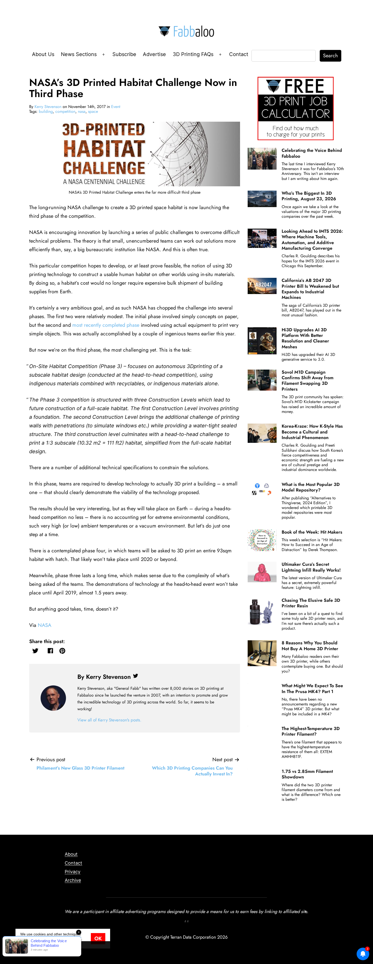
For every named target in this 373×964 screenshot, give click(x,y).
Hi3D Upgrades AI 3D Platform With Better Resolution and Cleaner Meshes (305, 338)
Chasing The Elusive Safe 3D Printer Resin (311, 603)
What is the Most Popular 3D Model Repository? (311, 487)
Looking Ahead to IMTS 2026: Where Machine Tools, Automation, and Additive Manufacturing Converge (312, 239)
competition (65, 111)
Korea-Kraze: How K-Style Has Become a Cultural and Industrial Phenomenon (312, 432)
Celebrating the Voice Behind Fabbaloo (312, 153)
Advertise (154, 54)
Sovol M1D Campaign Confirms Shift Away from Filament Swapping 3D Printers (307, 380)
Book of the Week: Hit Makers (312, 532)
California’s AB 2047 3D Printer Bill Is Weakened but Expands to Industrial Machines (310, 289)
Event (115, 107)
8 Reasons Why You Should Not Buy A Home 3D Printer (310, 646)
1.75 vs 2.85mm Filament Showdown (307, 774)
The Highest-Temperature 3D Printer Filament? (311, 731)
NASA (44, 625)
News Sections (79, 54)
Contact (238, 54)
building (46, 111)
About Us (43, 54)
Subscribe (124, 54)
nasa (82, 111)
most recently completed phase (105, 325)
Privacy (72, 871)
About (71, 854)
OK (98, 938)
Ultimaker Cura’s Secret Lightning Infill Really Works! (311, 567)
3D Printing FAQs (193, 54)
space (93, 111)
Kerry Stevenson (48, 107)
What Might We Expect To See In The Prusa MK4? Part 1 (312, 688)
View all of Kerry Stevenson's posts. (109, 720)
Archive (73, 880)
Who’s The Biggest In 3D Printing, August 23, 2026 (309, 196)
